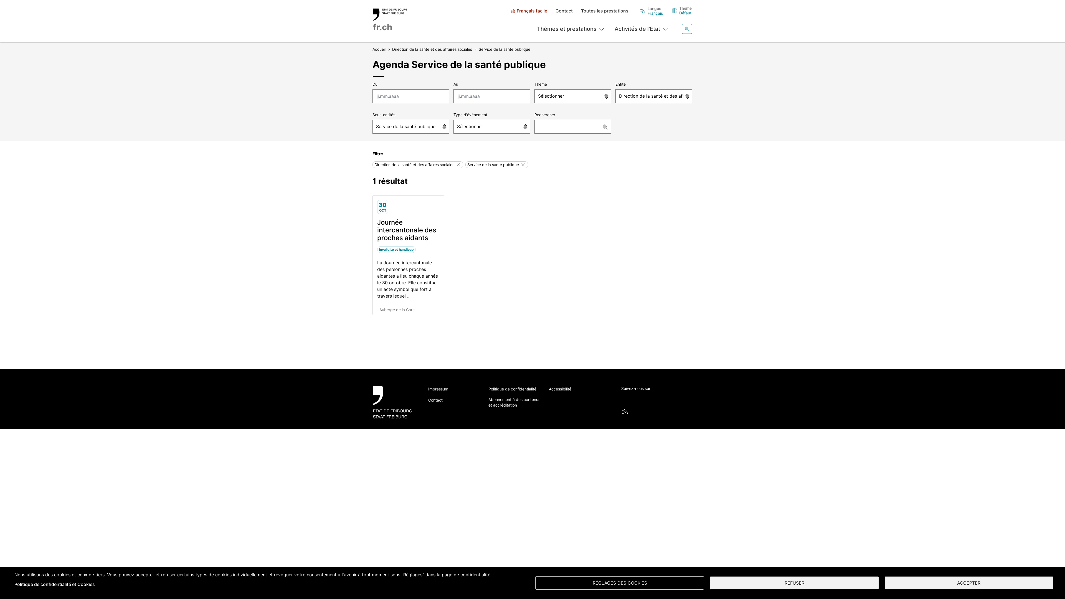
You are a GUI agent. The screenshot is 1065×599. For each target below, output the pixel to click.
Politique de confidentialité (512, 389)
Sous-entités (383, 114)
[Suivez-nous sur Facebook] (640, 398)
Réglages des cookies (620, 583)
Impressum (438, 389)
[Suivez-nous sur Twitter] (624, 398)
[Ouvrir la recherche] (687, 29)
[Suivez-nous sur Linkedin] (655, 398)
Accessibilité (560, 389)
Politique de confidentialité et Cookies (54, 584)
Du (374, 84)
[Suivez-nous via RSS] (625, 411)
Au (455, 84)
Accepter (968, 583)
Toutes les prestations (604, 11)
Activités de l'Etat (637, 29)
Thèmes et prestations (567, 29)
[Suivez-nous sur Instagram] (670, 398)
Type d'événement (470, 114)
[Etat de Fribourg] (394, 402)
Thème (540, 84)
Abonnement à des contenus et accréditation (514, 402)
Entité (620, 84)
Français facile (532, 11)
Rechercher (544, 114)
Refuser (794, 583)
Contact (564, 11)
